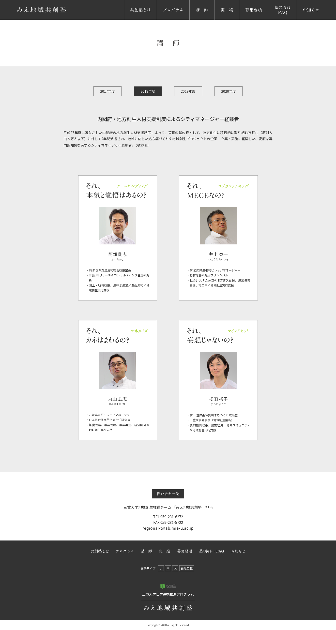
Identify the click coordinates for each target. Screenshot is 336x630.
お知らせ (305, 19)
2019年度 (188, 91)
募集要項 (247, 19)
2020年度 (228, 91)
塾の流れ (276, 19)
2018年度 (147, 91)
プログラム (167, 19)
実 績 (220, 19)
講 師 (195, 19)
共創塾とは (134, 19)
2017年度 (107, 91)
